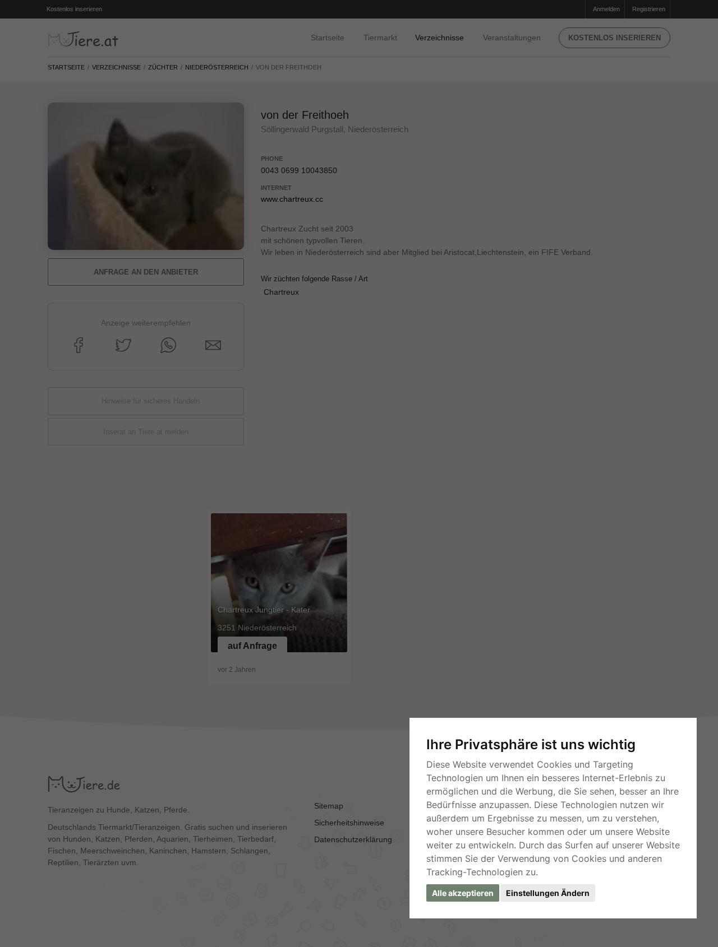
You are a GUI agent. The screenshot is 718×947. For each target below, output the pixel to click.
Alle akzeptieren (463, 893)
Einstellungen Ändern (548, 893)
